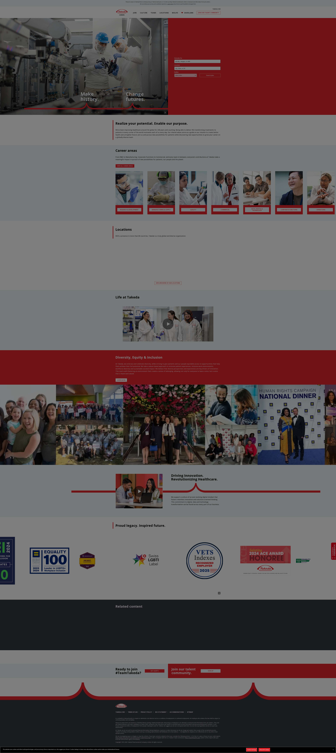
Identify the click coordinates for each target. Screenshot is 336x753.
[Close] (333, 750)
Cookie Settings (251, 749)
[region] (168, 750)
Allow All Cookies (264, 749)
